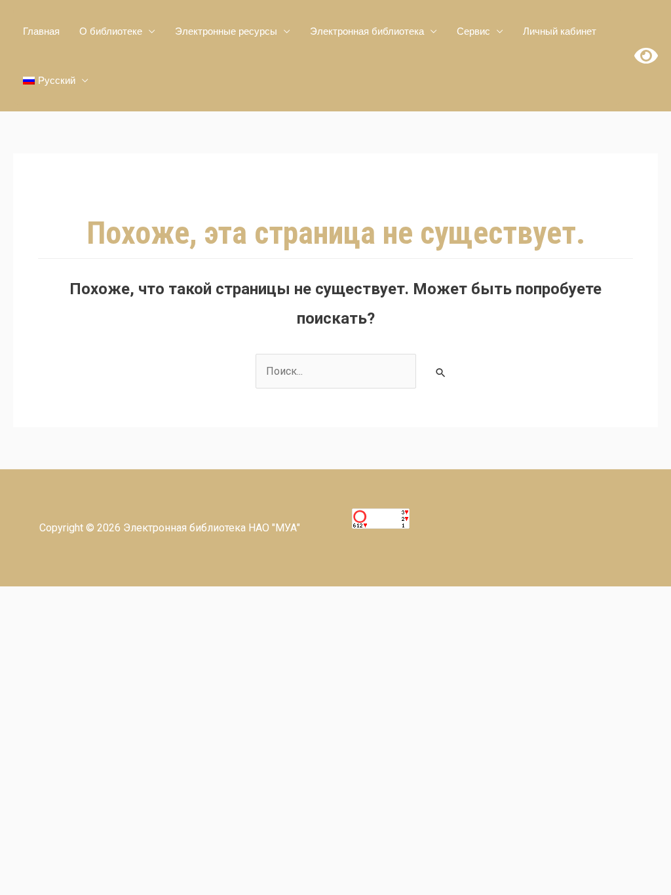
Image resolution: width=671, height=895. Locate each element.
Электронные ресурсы (226, 31)
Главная (41, 31)
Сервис (473, 31)
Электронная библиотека (367, 31)
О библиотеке (110, 31)
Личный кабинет (559, 31)
